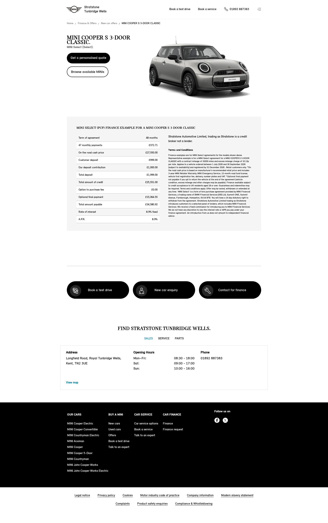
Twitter (225, 420)
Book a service (207, 9)
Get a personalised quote (88, 58)
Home (70, 23)
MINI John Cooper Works (82, 465)
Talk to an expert (118, 447)
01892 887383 (239, 9)
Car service (143, 414)
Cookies (128, 495)
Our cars (74, 414)
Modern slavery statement (237, 495)
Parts (179, 338)
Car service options (146, 423)
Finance (168, 423)
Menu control (259, 9)
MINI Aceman (75, 441)
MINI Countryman (78, 459)
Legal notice (82, 495)
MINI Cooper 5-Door (79, 453)
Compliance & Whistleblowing (193, 503)
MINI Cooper (75, 447)
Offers (112, 435)
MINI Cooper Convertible (82, 429)
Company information (200, 495)
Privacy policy (106, 495)
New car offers (109, 23)
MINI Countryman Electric (83, 435)
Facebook (217, 420)
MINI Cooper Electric (80, 423)
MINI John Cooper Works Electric (87, 470)
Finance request (173, 429)
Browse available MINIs (87, 72)
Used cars (114, 429)
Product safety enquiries (152, 503)
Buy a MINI (115, 414)
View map (72, 382)
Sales (148, 338)
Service (164, 338)
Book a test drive (179, 9)
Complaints (123, 503)
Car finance (172, 414)
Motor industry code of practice (159, 495)
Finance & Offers (87, 23)
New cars (114, 423)
